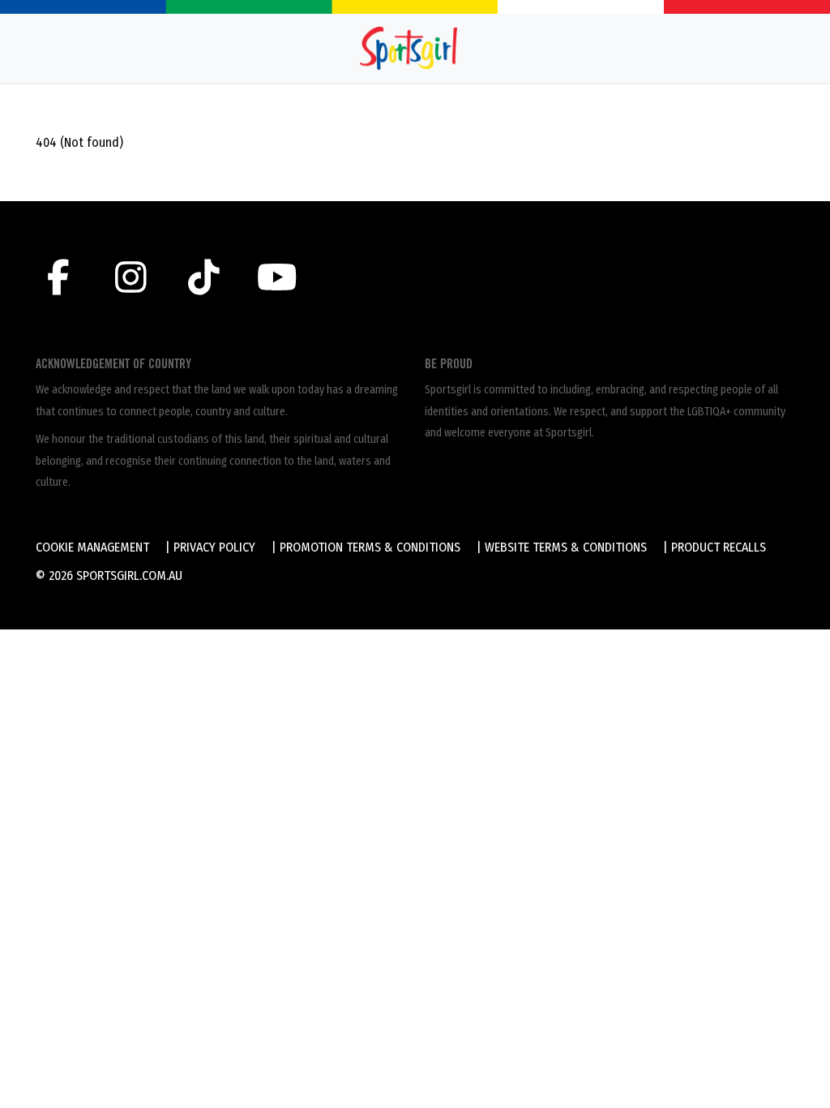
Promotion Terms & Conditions (370, 547)
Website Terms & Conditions (566, 547)
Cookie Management (92, 547)
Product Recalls (718, 547)
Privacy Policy (214, 547)
